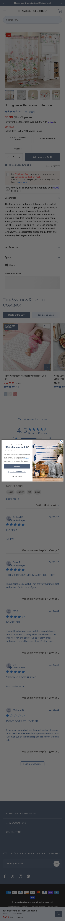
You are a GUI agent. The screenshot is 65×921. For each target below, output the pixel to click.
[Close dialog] (61, 441)
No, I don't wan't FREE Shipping (17, 472)
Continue (17, 466)
